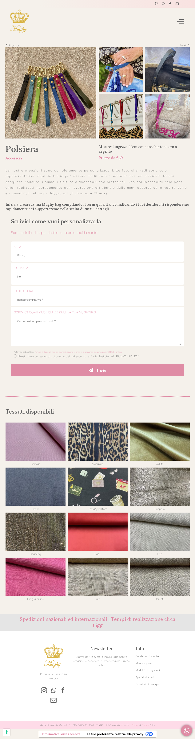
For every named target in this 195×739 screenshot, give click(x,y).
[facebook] (170, 3)
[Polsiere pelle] (50, 49)
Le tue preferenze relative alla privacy (115, 734)
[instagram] (156, 3)
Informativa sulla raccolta (61, 734)
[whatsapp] (163, 3)
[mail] (177, 3)
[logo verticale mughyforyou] (19, 11)
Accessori (13, 158)
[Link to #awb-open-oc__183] (180, 21)
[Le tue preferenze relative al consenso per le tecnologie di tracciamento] (6, 732)
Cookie (145, 725)
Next (183, 45)
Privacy (135, 725)
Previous (14, 45)
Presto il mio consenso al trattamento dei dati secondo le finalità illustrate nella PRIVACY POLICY (78, 356)
